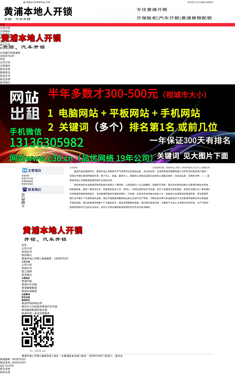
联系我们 (209, 2)
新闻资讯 (5, 72)
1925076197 (19, 359)
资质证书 (5, 75)
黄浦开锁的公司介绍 (190, 168)
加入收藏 (200, 2)
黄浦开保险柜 (27, 184)
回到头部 (5, 372)
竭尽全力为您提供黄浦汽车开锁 (39, 306)
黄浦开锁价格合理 (32, 303)
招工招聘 (27, 271)
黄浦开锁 (25, 176)
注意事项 (26, 294)
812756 (9, 365)
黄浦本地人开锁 (173, 168)
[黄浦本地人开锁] (44, 49)
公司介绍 (5, 62)
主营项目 (5, 65)
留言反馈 (5, 69)
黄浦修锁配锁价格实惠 (34, 310)
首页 (2, 24)
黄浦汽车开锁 (27, 178)
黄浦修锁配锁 (27, 181)
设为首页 (191, 2)
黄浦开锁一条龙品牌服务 (36, 313)
